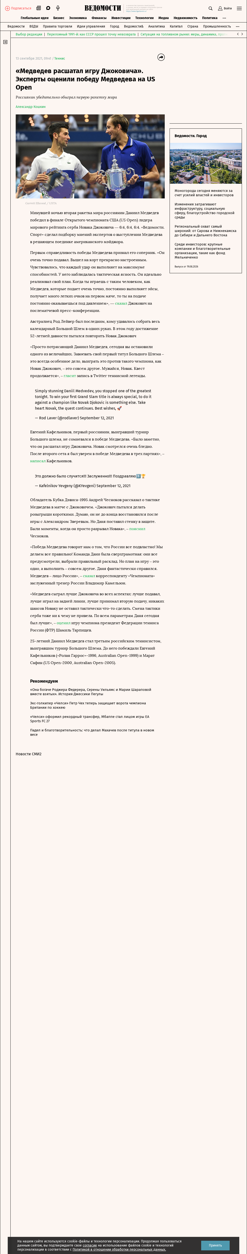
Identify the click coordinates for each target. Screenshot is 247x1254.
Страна (192, 26)
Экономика (78, 18)
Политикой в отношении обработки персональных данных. (119, 1249)
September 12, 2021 (97, 418)
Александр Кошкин (31, 107)
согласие (90, 1245)
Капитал (176, 26)
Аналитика (156, 26)
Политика (210, 18)
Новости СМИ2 (28, 754)
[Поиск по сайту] (210, 8)
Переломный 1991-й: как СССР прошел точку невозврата (91, 34)
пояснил (137, 528)
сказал (121, 303)
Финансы (99, 18)
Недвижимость (185, 18)
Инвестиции (120, 18)
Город (114, 26)
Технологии (144, 18)
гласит (70, 375)
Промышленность (217, 26)
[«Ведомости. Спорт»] (104, 8)
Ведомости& (134, 26)
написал (38, 461)
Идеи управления (91, 26)
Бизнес (58, 18)
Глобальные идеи (34, 18)
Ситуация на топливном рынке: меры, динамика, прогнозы (187, 34)
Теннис (59, 58)
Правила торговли (57, 26)
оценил (63, 623)
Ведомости (16, 26)
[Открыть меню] (239, 8)
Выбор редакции (29, 34)
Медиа (163, 18)
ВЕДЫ (33, 26)
